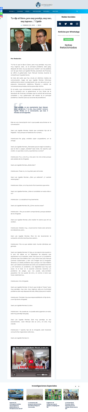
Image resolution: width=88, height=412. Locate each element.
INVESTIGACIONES (37, 11)
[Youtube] (71, 24)
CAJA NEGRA (20, 11)
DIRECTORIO (55, 11)
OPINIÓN (27, 11)
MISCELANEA (46, 11)
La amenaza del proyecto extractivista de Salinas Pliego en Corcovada (34, 405)
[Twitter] (1, 11)
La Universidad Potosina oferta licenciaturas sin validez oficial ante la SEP (71, 405)
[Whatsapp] (1, 13)
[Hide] (0, 18)
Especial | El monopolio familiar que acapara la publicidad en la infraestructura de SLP (16, 405)
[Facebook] (1, 8)
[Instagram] (1, 16)
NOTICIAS (11, 11)
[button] (77, 11)
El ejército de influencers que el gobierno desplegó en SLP (53, 405)
